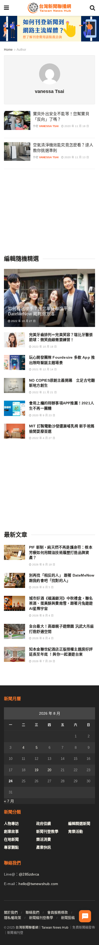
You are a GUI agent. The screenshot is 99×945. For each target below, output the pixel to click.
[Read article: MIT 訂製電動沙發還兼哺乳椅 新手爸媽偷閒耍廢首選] (14, 431)
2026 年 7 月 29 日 (43, 661)
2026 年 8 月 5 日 (42, 587)
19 (36, 770)
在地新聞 (11, 839)
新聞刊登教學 (47, 831)
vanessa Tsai (49, 126)
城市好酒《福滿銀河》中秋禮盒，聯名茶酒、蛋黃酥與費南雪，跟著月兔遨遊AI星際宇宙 (61, 603)
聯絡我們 (32, 912)
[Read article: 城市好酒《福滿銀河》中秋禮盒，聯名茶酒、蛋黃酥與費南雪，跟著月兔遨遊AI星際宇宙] (14, 603)
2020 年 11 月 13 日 (76, 157)
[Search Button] (92, 8)
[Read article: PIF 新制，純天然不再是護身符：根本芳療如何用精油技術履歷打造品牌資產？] (14, 552)
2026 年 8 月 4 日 (42, 615)
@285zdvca (29, 874)
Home (8, 50)
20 (49, 770)
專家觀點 (11, 847)
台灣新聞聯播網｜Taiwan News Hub (42, 927)
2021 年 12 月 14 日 (44, 369)
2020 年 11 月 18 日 (76, 126)
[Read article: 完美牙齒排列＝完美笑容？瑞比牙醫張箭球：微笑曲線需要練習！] (14, 339)
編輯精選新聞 (79, 823)
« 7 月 (9, 801)
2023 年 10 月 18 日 (44, 346)
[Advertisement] (49, 211)
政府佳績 (43, 823)
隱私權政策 (12, 918)
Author (21, 50)
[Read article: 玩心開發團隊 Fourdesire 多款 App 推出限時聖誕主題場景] (14, 362)
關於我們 (11, 912)
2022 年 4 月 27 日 (43, 438)
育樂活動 (75, 831)
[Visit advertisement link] (49, 28)
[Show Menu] (6, 8)
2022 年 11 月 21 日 (44, 392)
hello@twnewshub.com (38, 884)
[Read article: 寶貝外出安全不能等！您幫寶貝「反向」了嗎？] (17, 120)
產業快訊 (43, 847)
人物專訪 (11, 823)
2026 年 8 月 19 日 (43, 564)
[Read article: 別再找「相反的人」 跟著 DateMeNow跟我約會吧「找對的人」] (14, 580)
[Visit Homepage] (49, 8)
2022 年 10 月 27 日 (23, 321)
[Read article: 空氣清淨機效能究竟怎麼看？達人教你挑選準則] (17, 151)
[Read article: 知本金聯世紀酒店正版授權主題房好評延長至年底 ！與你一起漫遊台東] (14, 654)
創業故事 (11, 831)
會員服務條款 (57, 912)
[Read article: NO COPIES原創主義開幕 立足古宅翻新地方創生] (14, 385)
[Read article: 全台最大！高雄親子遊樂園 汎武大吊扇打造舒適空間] (14, 631)
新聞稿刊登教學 (41, 918)
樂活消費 (43, 839)
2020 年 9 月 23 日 (43, 415)
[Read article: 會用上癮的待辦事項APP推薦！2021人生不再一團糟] (14, 408)
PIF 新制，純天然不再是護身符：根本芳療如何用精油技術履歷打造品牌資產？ (60, 552)
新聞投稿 (68, 918)
